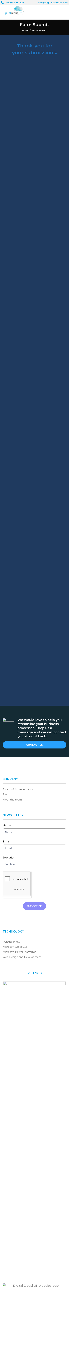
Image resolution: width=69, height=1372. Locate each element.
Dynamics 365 (11, 941)
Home (25, 30)
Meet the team (12, 799)
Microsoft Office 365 (15, 946)
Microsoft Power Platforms (19, 952)
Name (7, 825)
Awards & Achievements (18, 789)
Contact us (34, 744)
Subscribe (34, 906)
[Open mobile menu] (64, 10)
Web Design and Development (22, 957)
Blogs (6, 794)
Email (6, 841)
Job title (8, 857)
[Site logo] (13, 10)
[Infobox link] (12, 2)
